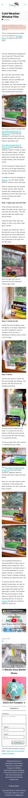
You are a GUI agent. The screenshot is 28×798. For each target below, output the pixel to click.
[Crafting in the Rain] (14, 4)
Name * (6, 727)
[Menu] (2, 4)
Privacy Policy (14, 786)
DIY (3, 640)
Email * (6, 734)
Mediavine (19, 795)
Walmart (5, 180)
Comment (5, 714)
